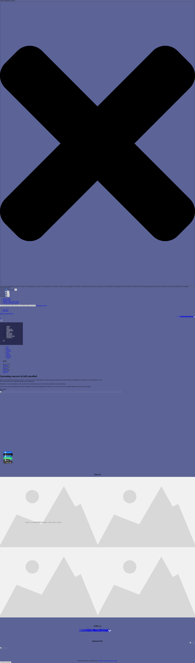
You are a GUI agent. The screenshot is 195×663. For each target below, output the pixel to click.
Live (7, 348)
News (7, 346)
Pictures (8, 353)
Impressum (5, 309)
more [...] (5, 372)
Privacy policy (113, 660)
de (0, 318)
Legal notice (106, 660)
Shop (7, 352)
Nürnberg (5, 365)
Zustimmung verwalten (6, 662)
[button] (97, 143)
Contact (9, 337)
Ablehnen (9, 305)
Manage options (7, 298)
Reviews (8, 355)
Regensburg (6, 371)
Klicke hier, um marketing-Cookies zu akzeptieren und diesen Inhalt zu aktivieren (43, 522)
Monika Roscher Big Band (6, 313)
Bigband (8, 349)
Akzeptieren (3, 305)
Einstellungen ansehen (18, 305)
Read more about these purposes (11, 302)
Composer (8, 351)
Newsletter (8, 356)
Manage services (7, 300)
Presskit (101, 660)
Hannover (5, 368)
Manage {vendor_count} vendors (11, 301)
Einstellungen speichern (30, 305)
